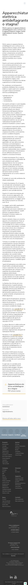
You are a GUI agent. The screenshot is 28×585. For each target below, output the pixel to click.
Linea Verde (17, 478)
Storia (3, 469)
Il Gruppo (4, 465)
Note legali (14, 574)
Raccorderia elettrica (6, 453)
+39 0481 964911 (15, 519)
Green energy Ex (5, 454)
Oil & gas (17, 443)
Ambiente (4, 472)
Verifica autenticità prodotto (19, 474)
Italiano (13, 3)
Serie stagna (4, 457)
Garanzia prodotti (18, 471)
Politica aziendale (5, 474)
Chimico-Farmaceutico (19, 445)
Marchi (3, 466)
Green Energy (17, 453)
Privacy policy (15, 574)
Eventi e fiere (4, 494)
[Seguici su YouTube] (15, 566)
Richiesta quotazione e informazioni (19, 476)
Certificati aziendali (6, 480)
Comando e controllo (6, 451)
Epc (16, 465)
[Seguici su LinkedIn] (11, 566)
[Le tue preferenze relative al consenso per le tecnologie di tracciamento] (25, 583)
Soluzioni (17, 463)
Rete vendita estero (18, 491)
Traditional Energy (18, 451)
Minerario (17, 446)
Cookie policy (21, 574)
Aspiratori (4, 456)
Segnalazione (5, 448)
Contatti (17, 487)
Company (4, 463)
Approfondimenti (5, 491)
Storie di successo (5, 495)
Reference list (5, 479)
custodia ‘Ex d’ (18, 309)
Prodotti (4, 442)
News (3, 487)
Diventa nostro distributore (7, 477)
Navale (16, 448)
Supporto (17, 470)
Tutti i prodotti (5, 459)
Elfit (3, 468)
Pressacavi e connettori (6, 446)
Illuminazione (5, 443)
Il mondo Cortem (5, 492)
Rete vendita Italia (18, 489)
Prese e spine (4, 449)
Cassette (4, 445)
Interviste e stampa (6, 482)
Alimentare (17, 449)
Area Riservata (18, 480)
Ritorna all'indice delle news (11, 418)
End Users (17, 466)
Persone (3, 471)
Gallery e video (5, 483)
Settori (17, 442)
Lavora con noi (5, 475)
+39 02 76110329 (15, 536)
